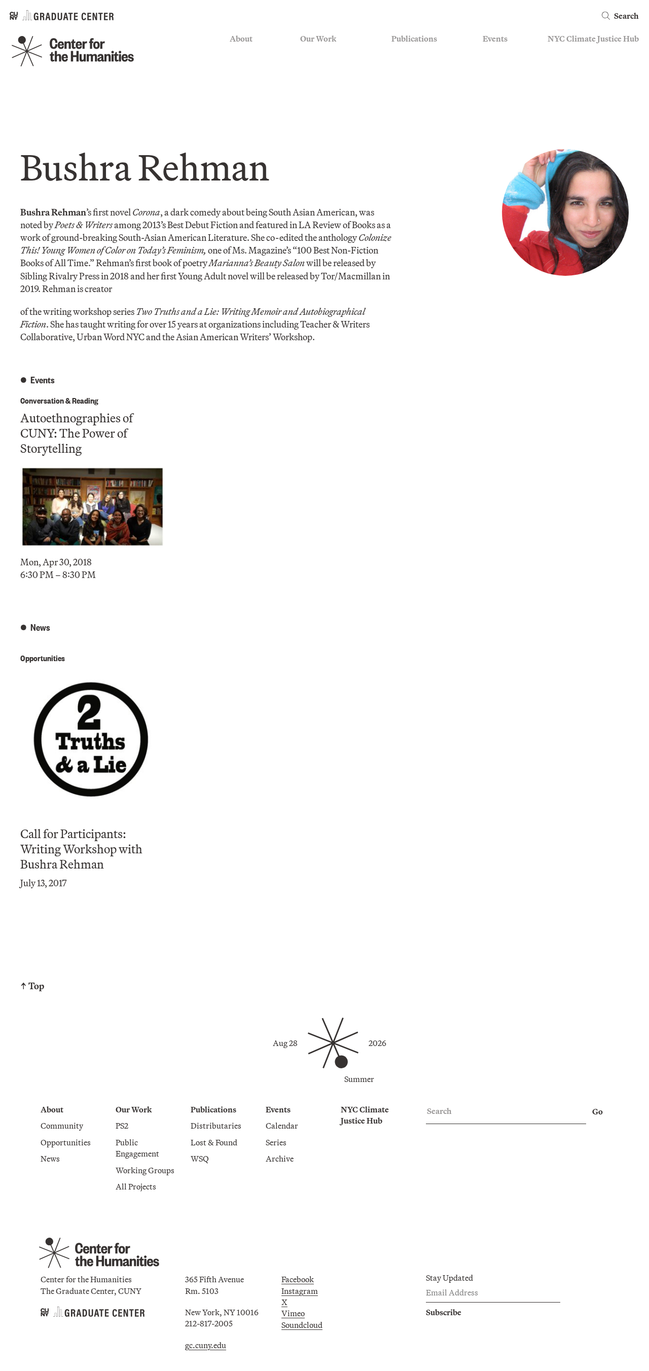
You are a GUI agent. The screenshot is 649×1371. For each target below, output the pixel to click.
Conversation (42, 400)
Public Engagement (334, 84)
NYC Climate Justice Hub (593, 38)
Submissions (505, 98)
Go (597, 1111)
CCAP (311, 69)
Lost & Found (414, 69)
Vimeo (293, 1313)
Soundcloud (301, 1325)
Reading (85, 400)
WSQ (400, 84)
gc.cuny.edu (205, 1345)
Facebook (297, 1279)
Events (495, 38)
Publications (414, 38)
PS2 (306, 54)
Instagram (299, 1291)
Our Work (318, 38)
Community (251, 54)
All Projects (320, 114)
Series (493, 69)
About (241, 38)
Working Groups (329, 98)
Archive (497, 84)
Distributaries (416, 54)
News (239, 84)
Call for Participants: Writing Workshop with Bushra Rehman (81, 849)
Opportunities (255, 69)
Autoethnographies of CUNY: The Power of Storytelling (76, 433)
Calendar (499, 54)
